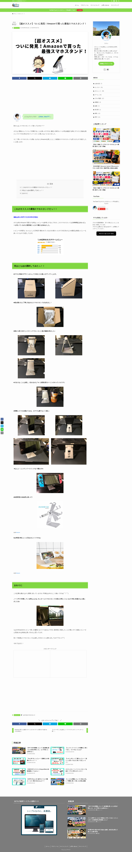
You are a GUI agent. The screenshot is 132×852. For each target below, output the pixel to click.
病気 (97, 113)
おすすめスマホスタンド (29, 715)
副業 (97, 106)
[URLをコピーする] (80, 78)
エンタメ (99, 87)
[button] (19, 78)
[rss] (116, 1)
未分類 (98, 109)
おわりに (25, 193)
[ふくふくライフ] (15, 5)
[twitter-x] (112, 1)
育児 (97, 117)
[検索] (119, 1)
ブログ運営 (99, 98)
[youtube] (114, 1)
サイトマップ (82, 846)
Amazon (18, 532)
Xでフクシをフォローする (106, 233)
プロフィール (54, 846)
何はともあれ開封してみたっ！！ (33, 190)
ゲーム (98, 94)
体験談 (98, 102)
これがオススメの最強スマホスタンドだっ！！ (37, 187)
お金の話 (98, 83)
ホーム (47, 846)
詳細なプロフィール (106, 63)
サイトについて (64, 846)
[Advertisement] (50, 97)
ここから (80, 10)
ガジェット (16, 27)
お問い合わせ (73, 846)
